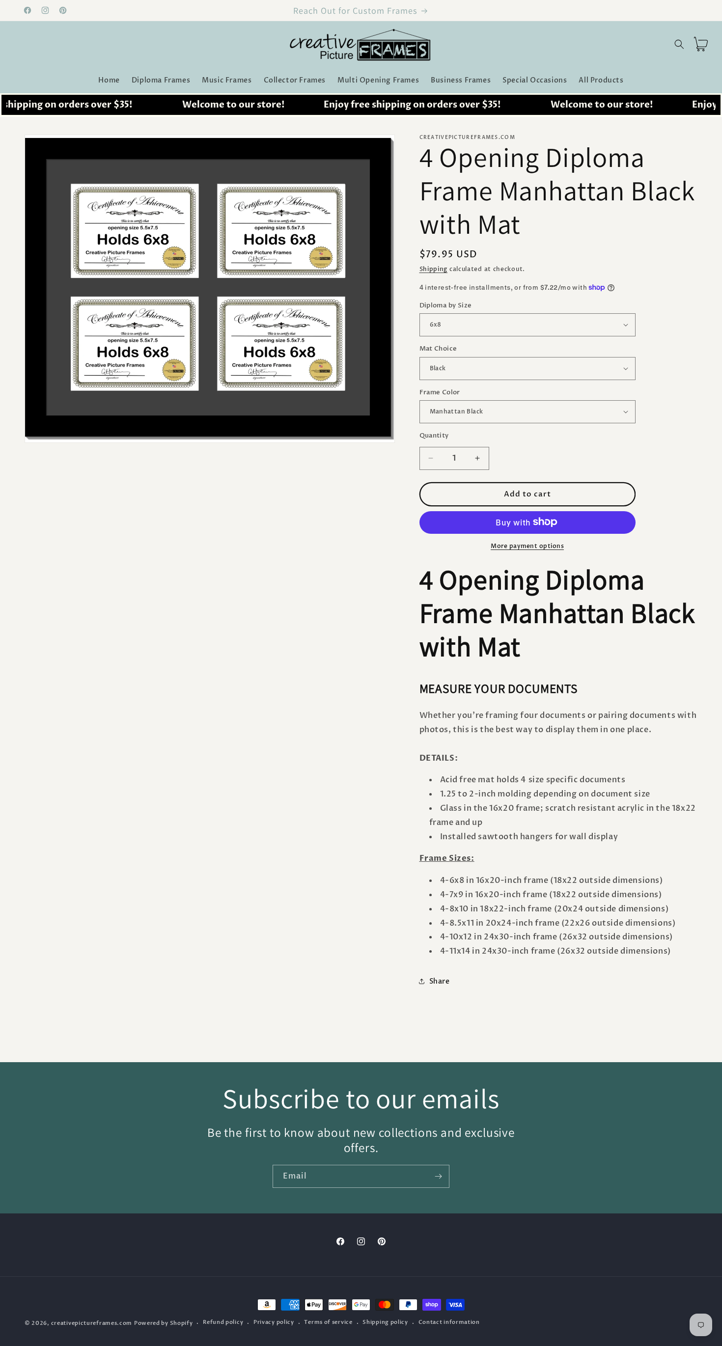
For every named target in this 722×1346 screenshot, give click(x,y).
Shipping (433, 269)
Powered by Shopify (163, 1323)
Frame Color (439, 391)
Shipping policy (385, 1322)
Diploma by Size (445, 305)
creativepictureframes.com (92, 1323)
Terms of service (328, 1322)
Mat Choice (438, 348)
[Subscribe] (438, 1176)
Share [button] (439, 981)
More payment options (527, 545)
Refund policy (223, 1322)
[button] (679, 44)
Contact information (449, 1322)
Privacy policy (273, 1322)
